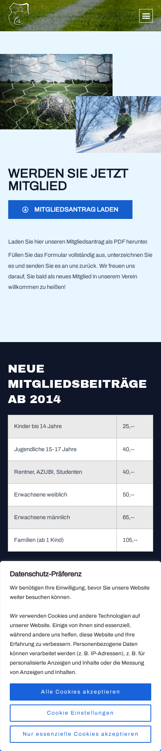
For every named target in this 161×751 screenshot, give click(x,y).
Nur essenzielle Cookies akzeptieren (81, 734)
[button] (146, 16)
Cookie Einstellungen (80, 713)
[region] (80, 656)
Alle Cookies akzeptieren (80, 692)
